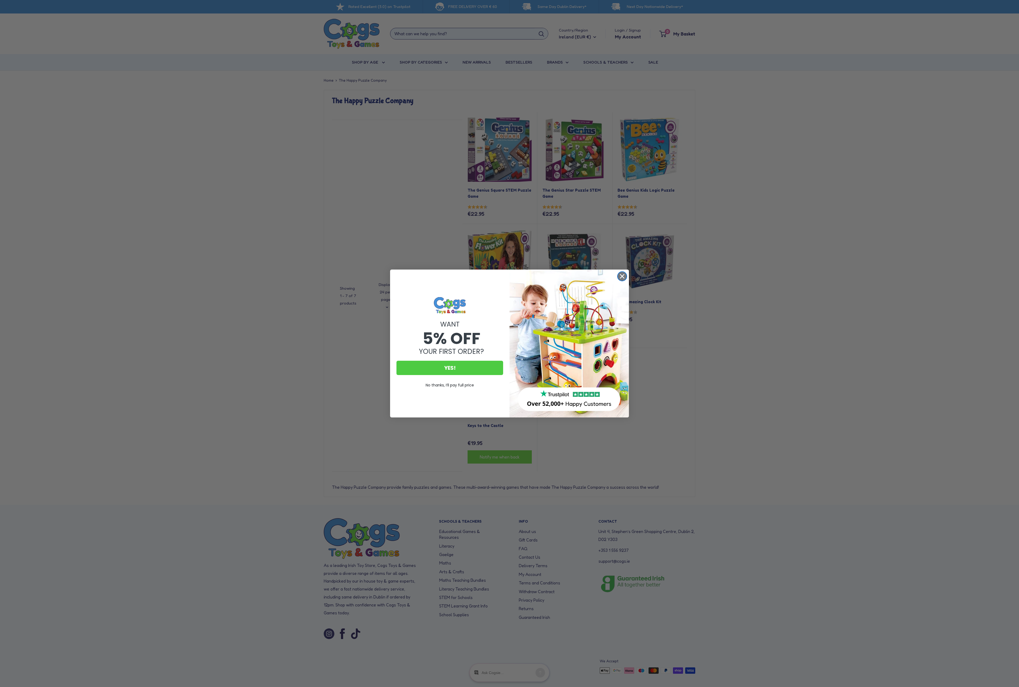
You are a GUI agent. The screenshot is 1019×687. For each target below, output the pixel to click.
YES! (450, 368)
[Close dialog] (622, 276)
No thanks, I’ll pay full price (450, 385)
